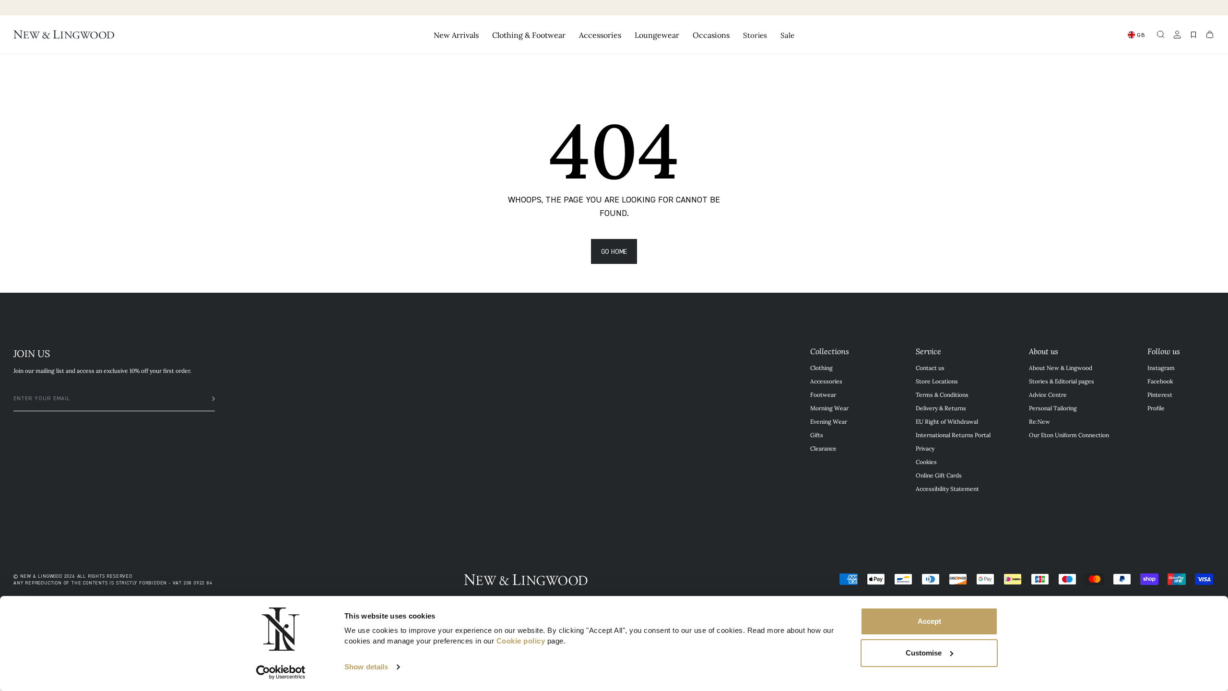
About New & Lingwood (1060, 367)
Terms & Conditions (942, 394)
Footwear (823, 394)
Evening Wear (828, 421)
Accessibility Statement (947, 488)
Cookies (926, 461)
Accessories (826, 381)
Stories (755, 35)
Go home (614, 251)
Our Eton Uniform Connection (1069, 435)
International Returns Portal (953, 435)
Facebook (1160, 381)
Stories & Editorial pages (1061, 381)
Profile (1156, 408)
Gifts (816, 435)
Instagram (1161, 367)
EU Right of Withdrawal (947, 421)
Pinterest (1159, 394)
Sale (787, 35)
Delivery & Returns (941, 408)
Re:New (1039, 421)
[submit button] (208, 399)
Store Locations (937, 381)
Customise (924, 653)
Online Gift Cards (939, 475)
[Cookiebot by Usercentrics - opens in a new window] (281, 672)
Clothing (821, 367)
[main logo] (63, 34)
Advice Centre (1048, 394)
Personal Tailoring (1053, 408)
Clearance (823, 448)
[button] (1161, 34)
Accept (929, 621)
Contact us (930, 367)
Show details (366, 667)
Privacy (925, 448)
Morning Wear (829, 408)
